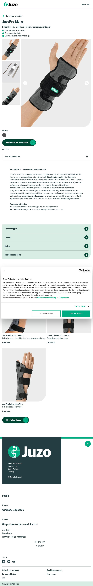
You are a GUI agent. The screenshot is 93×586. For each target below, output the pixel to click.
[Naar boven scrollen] (88, 444)
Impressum (64, 298)
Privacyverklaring (9, 574)
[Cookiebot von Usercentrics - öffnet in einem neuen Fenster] (80, 270)
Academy (6, 530)
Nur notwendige (46, 313)
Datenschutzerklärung (46, 298)
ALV (3, 578)
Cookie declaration (54, 570)
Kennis (5, 519)
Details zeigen (80, 306)
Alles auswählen (76, 313)
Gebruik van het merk (10, 570)
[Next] (87, 83)
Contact (5, 505)
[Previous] (25, 83)
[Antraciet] (4, 135)
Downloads (7, 533)
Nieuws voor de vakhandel (14, 536)
